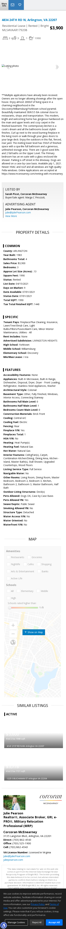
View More (11, 216)
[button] (4, 925)
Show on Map (35, 632)
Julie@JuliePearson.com (18, 212)
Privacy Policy (38, 904)
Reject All (36, 922)
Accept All (54, 922)
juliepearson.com (13, 859)
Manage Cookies (16, 922)
